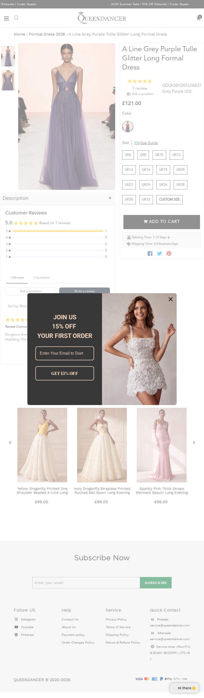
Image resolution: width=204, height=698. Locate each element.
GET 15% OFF (64, 373)
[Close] (171, 299)
